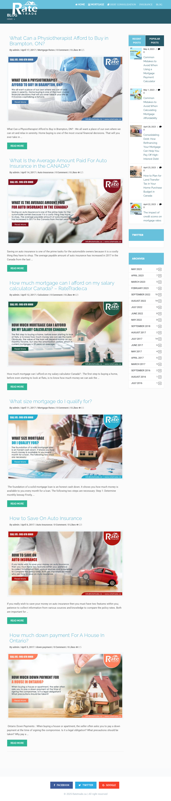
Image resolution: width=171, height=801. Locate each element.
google (111, 785)
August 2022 (144, 301)
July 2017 (144, 339)
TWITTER (87, 785)
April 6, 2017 (27, 524)
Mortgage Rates (46, 50)
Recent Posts (136, 40)
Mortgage (97, 4)
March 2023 (144, 282)
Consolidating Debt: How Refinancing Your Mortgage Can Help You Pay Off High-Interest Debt (152, 146)
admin (16, 50)
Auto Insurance (46, 172)
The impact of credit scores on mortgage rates (152, 216)
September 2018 (144, 326)
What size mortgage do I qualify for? (51, 401)
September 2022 (144, 294)
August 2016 (144, 377)
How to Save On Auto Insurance (46, 518)
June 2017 (144, 345)
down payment (44, 647)
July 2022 (144, 307)
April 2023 (144, 275)
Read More (17, 146)
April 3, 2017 (27, 647)
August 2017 (144, 332)
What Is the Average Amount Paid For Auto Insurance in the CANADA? (58, 163)
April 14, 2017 (28, 172)
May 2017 (144, 351)
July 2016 (144, 383)
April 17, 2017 (28, 50)
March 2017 (144, 364)
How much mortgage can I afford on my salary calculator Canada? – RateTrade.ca (62, 285)
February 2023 (144, 288)
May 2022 (144, 320)
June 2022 (144, 313)
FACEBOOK (62, 785)
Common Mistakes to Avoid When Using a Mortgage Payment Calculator (150, 69)
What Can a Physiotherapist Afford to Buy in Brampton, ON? (59, 40)
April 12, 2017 (28, 294)
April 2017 (144, 358)
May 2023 (144, 269)
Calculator (43, 294)
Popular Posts (154, 40)
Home (81, 4)
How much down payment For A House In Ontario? (57, 638)
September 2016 (144, 370)
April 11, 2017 (28, 407)
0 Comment (62, 50)
